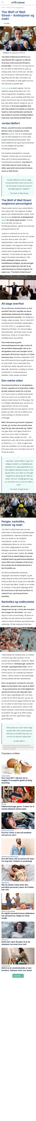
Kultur (3, 7)
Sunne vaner (5, 776)
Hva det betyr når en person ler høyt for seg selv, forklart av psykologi (17, 860)
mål (3, 394)
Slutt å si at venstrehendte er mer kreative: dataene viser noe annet (16, 969)
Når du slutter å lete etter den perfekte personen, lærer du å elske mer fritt (17, 887)
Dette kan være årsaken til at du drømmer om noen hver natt (15, 943)
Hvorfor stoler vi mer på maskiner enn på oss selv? (16, 833)
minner (11, 134)
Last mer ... (18, 976)
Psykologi (4, 940)
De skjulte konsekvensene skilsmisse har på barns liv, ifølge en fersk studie (17, 915)
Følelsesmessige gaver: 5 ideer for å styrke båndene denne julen (17, 807)
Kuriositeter (5, 966)
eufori (14, 443)
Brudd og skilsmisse (8, 911)
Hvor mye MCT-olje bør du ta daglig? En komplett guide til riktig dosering (16, 780)
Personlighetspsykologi (9, 856)
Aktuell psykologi (7, 830)
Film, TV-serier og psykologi (15, 7)
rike (14, 326)
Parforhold (5, 883)
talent (3, 220)
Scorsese (4, 88)
